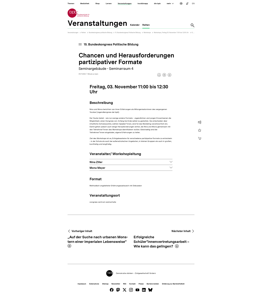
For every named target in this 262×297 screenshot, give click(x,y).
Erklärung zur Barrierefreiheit (173, 284)
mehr (170, 3)
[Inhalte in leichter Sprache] (181, 4)
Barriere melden (153, 284)
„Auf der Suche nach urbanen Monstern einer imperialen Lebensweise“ (98, 239)
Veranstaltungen (73, 32)
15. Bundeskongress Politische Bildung (128, 32)
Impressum (82, 284)
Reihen (83, 32)
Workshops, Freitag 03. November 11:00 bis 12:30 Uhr (171, 32)
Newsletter (115, 284)
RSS (124, 284)
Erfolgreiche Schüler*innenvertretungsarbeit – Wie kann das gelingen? (161, 242)
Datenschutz (94, 284)
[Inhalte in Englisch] (193, 4)
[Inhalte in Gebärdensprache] (187, 4)
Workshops (147, 32)
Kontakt (132, 284)
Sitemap (105, 284)
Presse (141, 284)
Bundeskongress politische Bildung (101, 32)
